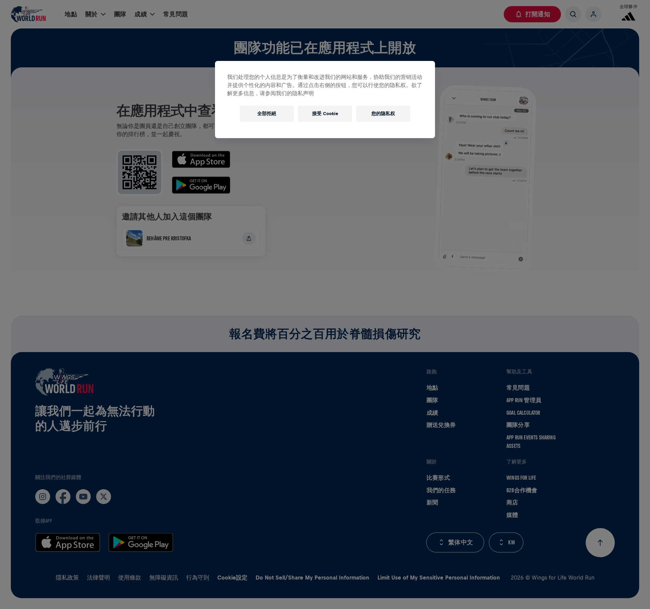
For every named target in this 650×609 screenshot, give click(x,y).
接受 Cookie (325, 113)
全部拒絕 (266, 113)
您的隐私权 (383, 113)
